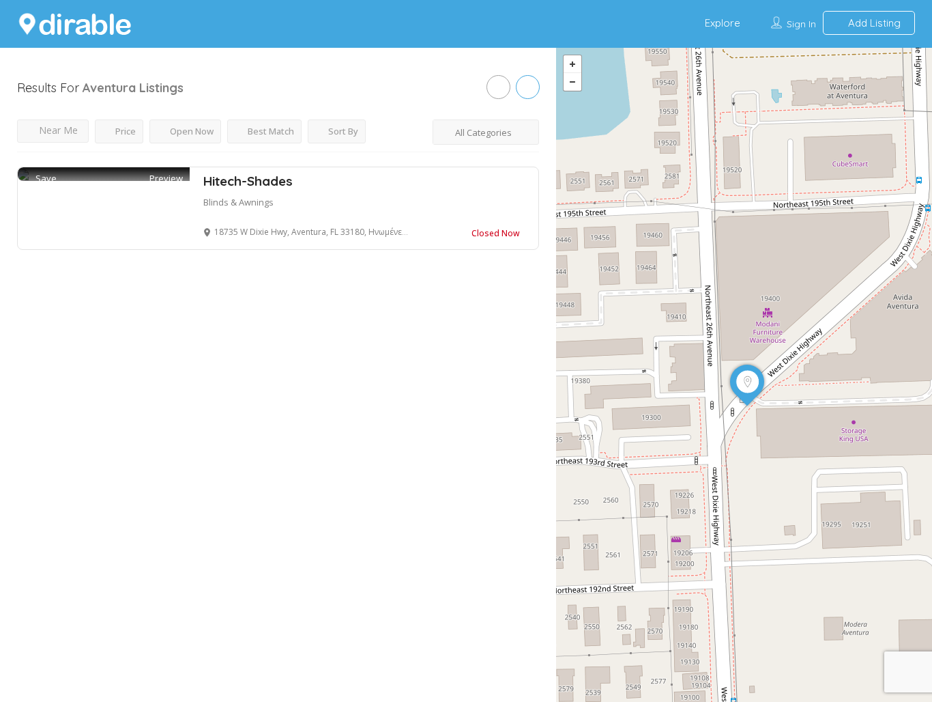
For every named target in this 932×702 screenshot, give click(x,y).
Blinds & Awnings (238, 202)
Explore (722, 22)
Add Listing (873, 22)
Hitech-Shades (248, 181)
